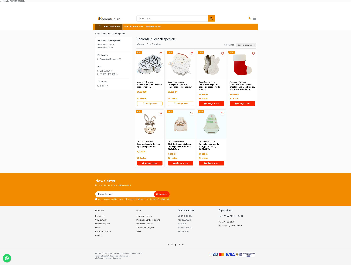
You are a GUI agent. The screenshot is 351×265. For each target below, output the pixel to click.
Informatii (99, 210)
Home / (98, 33)
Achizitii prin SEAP (133, 26)
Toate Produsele (111, 26)
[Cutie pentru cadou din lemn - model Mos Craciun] (180, 64)
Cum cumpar (101, 220)
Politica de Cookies (144, 224)
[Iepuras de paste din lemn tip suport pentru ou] (149, 124)
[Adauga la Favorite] (160, 53)
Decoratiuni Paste (105, 48)
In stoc (103, 86)
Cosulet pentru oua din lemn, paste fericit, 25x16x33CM (209, 146)
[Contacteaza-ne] (250, 18)
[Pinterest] (171, 244)
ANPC (138, 231)
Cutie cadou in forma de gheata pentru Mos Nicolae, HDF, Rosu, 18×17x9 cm (242, 86)
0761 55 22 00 (228, 222)
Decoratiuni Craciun (105, 44)
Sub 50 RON (105, 71)
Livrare (98, 227)
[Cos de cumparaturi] (254, 18)
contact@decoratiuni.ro (232, 225)
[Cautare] (211, 18)
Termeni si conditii (144, 216)
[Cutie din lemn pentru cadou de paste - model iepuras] (211, 64)
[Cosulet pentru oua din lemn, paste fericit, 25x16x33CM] (211, 124)
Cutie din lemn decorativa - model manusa (149, 85)
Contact (98, 235)
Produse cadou (153, 26)
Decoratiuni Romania (109, 59)
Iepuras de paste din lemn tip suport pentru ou (148, 145)
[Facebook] (168, 244)
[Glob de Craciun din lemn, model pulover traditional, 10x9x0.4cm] (180, 124)
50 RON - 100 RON (107, 74)
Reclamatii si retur (103, 231)
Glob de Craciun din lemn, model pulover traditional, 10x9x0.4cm (180, 146)
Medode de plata (102, 224)
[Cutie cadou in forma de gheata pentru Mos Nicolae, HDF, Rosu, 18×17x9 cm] (242, 64)
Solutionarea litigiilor (145, 227)
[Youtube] (175, 244)
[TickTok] (179, 244)
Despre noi (99, 216)
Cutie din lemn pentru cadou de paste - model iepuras (209, 86)
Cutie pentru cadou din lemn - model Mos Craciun (180, 85)
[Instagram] (183, 244)
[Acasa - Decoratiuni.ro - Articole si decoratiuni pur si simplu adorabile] (109, 18)
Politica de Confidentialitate (159, 199)
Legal (138, 210)
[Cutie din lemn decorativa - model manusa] (149, 64)
